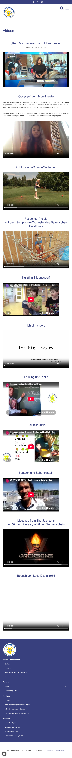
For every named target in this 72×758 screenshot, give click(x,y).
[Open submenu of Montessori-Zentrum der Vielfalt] (65, 673)
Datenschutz (60, 750)
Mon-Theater (52, 43)
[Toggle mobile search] (62, 8)
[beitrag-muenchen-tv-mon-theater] (36, 53)
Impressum (49, 750)
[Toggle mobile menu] (67, 8)
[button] (4, 754)
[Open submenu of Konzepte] (65, 677)
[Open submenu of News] (65, 687)
